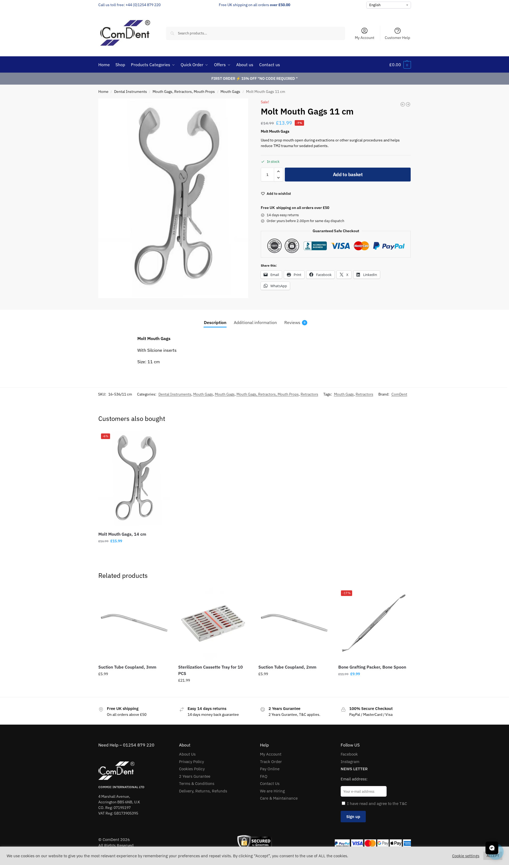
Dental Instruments (130, 91)
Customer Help (397, 37)
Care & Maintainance (279, 798)
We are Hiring (272, 790)
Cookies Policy (192, 768)
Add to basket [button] (134, 552)
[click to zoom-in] (173, 198)
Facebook (349, 754)
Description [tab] (215, 322)
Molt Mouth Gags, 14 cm (122, 534)
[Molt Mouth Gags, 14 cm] (408, 104)
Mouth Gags (230, 91)
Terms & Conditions (196, 783)
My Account (364, 37)
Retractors (309, 394)
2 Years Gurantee (194, 776)
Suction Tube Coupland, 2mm (287, 667)
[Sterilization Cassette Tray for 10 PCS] (214, 624)
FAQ (263, 776)
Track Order (271, 761)
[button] (400, 65)
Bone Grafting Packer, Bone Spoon (372, 667)
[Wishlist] (162, 439)
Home (103, 91)
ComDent (399, 394)
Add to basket (348, 174)
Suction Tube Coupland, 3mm (127, 667)
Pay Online (269, 768)
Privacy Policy (191, 761)
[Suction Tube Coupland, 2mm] (294, 624)
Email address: (354, 778)
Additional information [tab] (255, 322)
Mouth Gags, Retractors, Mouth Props (184, 91)
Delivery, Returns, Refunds (203, 790)
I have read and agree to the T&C (377, 803)
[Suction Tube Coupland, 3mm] (134, 624)
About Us (187, 754)
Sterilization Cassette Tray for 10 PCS (210, 670)
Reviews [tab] (294, 322)
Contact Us (269, 783)
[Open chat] (491, 848)
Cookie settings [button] (465, 856)
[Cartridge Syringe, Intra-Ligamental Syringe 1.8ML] (402, 104)
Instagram (350, 761)
